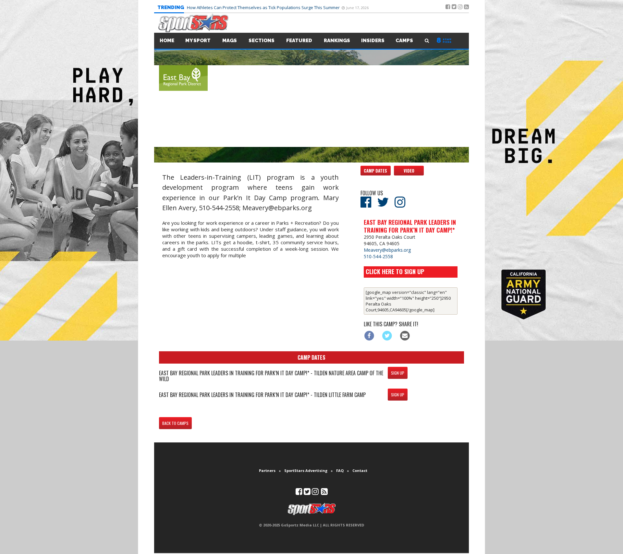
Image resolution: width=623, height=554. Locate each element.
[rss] (324, 492)
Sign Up (397, 373)
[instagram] (315, 492)
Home (167, 40)
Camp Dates (375, 171)
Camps (404, 40)
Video (409, 171)
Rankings (337, 40)
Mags (229, 40)
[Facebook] (369, 335)
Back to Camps (175, 423)
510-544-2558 (378, 256)
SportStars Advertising (305, 470)
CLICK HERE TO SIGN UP (395, 271)
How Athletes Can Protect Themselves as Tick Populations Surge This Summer (264, 7)
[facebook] (299, 492)
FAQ (340, 470)
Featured (299, 40)
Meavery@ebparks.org (387, 250)
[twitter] (307, 492)
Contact (359, 470)
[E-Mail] (404, 335)
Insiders (373, 40)
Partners (267, 470)
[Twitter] (387, 335)
